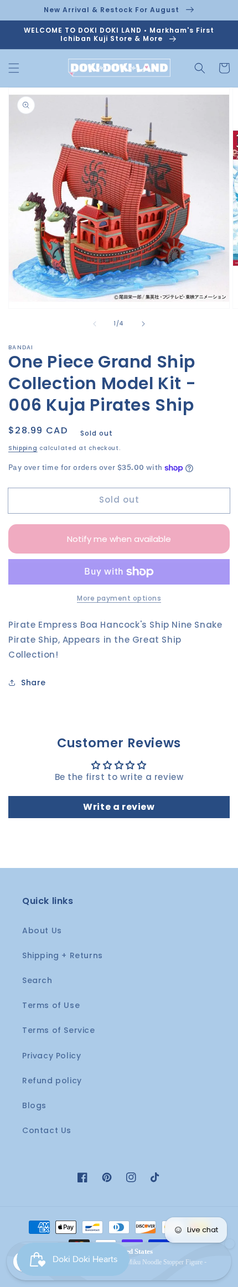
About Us (42, 930)
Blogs (34, 1105)
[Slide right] (143, 324)
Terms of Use (51, 1005)
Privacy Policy (51, 1055)
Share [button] (33, 682)
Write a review (118, 806)
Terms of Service (58, 1030)
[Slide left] (94, 324)
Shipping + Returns (62, 955)
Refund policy (52, 1080)
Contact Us (46, 1130)
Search (37, 980)
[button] (14, 68)
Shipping (23, 448)
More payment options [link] (119, 598)
